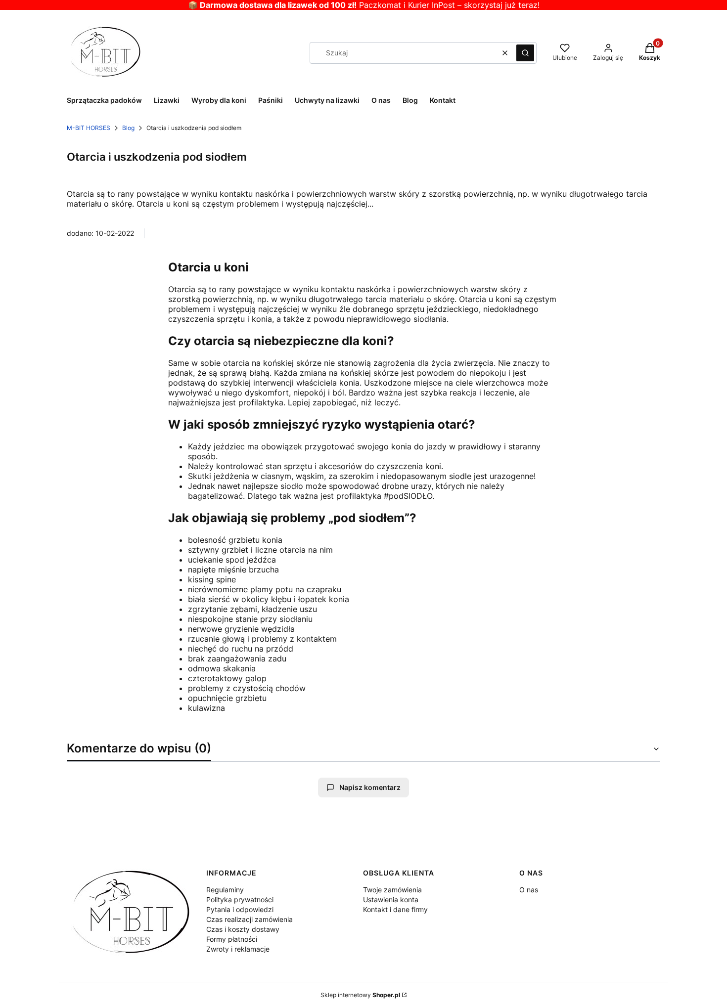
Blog (128, 127)
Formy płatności (231, 939)
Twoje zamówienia (392, 889)
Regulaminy (225, 889)
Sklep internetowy (360, 995)
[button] (525, 52)
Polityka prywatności (239, 899)
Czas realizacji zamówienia (249, 919)
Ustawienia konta (390, 899)
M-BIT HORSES (88, 127)
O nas (528, 889)
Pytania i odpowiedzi (239, 909)
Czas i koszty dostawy (242, 929)
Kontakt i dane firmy (395, 909)
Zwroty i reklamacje (238, 949)
